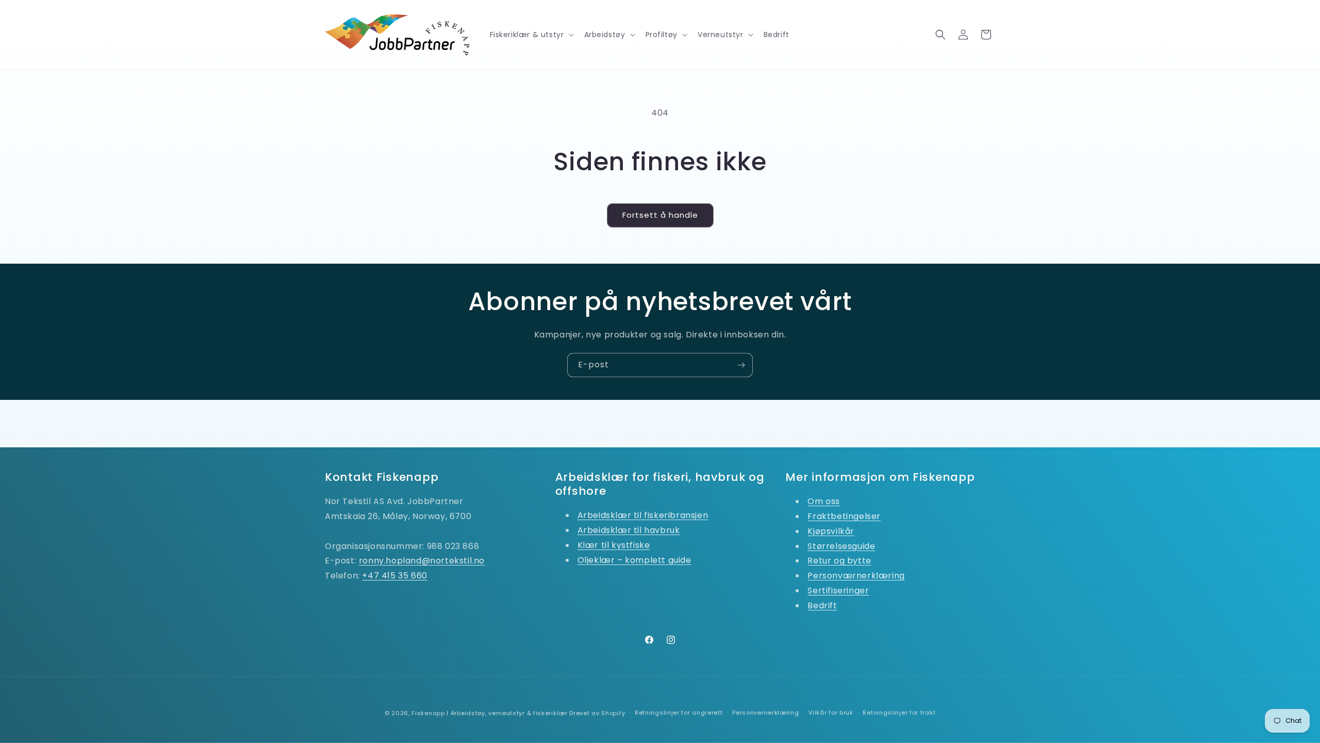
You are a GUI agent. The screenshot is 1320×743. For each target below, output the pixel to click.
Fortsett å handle (660, 214)
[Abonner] (741, 365)
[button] (531, 34)
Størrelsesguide (841, 546)
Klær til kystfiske (614, 545)
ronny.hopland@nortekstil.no (422, 561)
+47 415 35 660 (394, 576)
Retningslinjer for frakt (899, 712)
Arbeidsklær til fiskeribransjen (643, 515)
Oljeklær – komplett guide (634, 560)
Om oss (823, 501)
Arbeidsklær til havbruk (629, 530)
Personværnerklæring (855, 576)
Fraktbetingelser (844, 516)
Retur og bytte (839, 561)
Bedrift (822, 605)
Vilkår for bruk (830, 712)
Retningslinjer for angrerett (679, 712)
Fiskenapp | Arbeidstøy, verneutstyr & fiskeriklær (489, 713)
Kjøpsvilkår (830, 531)
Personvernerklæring (765, 712)
